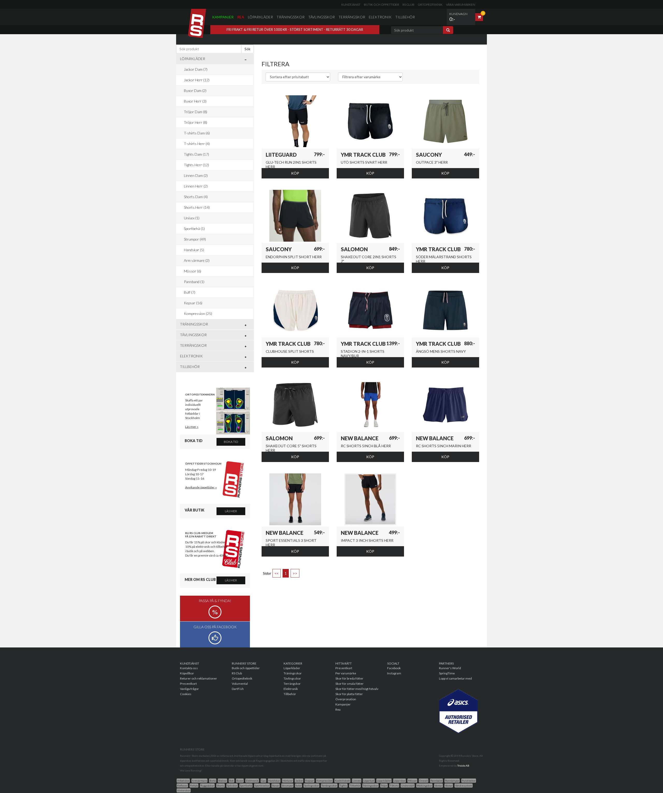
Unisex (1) (191, 218)
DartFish (238, 689)
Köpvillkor (187, 673)
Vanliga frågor (189, 689)
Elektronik (380, 17)
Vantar (438, 785)
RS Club (408, 4)
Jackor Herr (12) (197, 80)
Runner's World (450, 668)
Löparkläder (260, 17)
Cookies (185, 694)
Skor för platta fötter (349, 694)
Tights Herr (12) (196, 165)
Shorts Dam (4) (196, 196)
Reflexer (182, 785)
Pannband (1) (194, 281)
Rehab (194, 785)
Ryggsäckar (207, 785)
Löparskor (399, 780)
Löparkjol (368, 780)
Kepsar (309, 780)
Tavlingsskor (311, 785)
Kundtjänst (351, 4)
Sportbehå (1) (194, 228)
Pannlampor (452, 780)
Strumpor (287, 785)
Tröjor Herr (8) (195, 122)
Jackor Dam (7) (195, 69)
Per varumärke (345, 673)
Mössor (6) (192, 271)
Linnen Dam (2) (196, 175)
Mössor (412, 780)
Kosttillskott (342, 780)
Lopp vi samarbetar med (455, 678)
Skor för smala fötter (349, 684)
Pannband (436, 780)
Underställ (407, 785)
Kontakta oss (189, 668)
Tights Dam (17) (196, 154)
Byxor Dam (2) (195, 90)
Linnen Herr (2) (196, 186)
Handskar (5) (194, 250)
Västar (448, 785)
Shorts (220, 785)
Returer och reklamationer (198, 678)
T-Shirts (394, 785)
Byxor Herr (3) (195, 101)
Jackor (299, 780)
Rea (240, 17)
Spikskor (232, 785)
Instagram (394, 673)
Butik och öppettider (381, 4)
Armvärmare (199, 780)
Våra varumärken (460, 4)
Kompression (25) (198, 313)
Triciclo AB (463, 765)
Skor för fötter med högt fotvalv (356, 689)
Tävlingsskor (321, 17)
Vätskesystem (463, 785)
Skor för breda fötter (349, 678)
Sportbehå (246, 785)
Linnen (356, 780)
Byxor (239, 780)
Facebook (394, 668)
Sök (247, 49)
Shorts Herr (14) (197, 207)
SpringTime (447, 673)
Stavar (275, 785)
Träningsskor (291, 17)
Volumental (240, 684)
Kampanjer (223, 17)
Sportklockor (262, 785)
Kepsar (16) (193, 303)
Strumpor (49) (195, 239)
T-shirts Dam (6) (197, 133)
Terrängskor (351, 17)
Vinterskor (183, 790)
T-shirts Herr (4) (197, 143)
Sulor (298, 785)
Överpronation (345, 699)
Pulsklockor (468, 780)
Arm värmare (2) (197, 260)
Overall (423, 780)
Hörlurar (288, 780)
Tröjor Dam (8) (195, 112)
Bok (231, 780)
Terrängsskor (329, 785)
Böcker (222, 780)
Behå (213, 780)
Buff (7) (189, 292)
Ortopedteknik (430, 4)
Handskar (274, 780)
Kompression (324, 780)
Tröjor (384, 785)
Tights (343, 785)
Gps (263, 780)
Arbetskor (183, 780)
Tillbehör (405, 17)
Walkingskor (424, 785)
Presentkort (188, 684)
